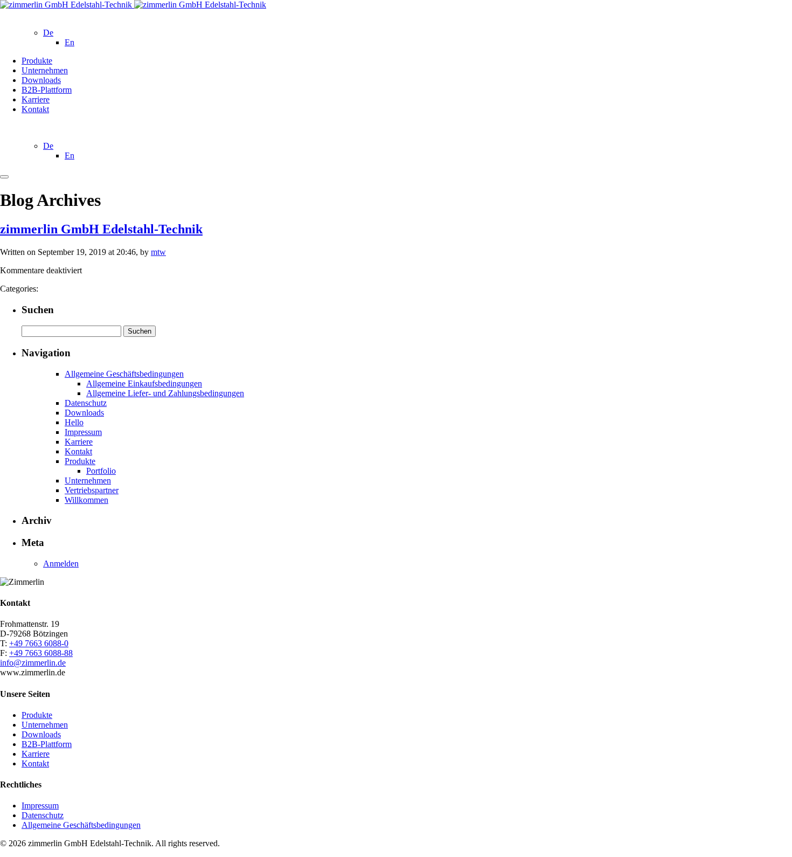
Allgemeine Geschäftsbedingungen (124, 373)
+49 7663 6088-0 (38, 643)
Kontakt (35, 109)
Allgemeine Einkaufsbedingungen (144, 383)
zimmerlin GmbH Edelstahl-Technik (101, 229)
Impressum (83, 432)
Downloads (41, 80)
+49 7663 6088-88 (41, 653)
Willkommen (86, 499)
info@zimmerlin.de (33, 662)
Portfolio (101, 470)
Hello (74, 422)
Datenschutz (86, 402)
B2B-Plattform (47, 89)
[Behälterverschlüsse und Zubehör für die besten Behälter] (133, 4)
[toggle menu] (4, 176)
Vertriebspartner (92, 490)
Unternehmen (45, 70)
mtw (158, 252)
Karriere (36, 99)
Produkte (37, 60)
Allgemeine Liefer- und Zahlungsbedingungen (165, 393)
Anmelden (61, 563)
